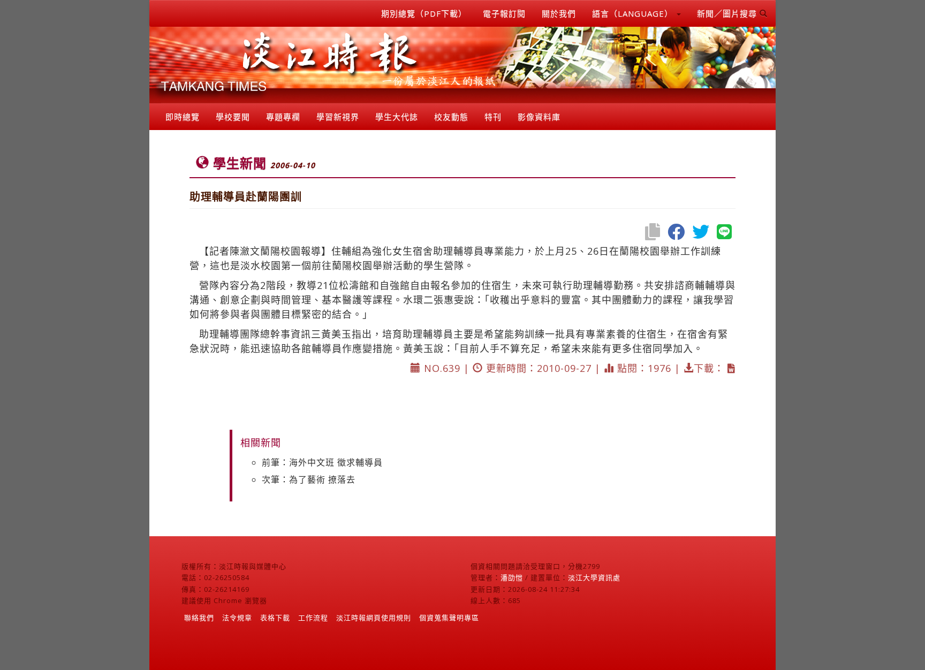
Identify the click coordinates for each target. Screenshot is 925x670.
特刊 (493, 116)
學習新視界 (337, 116)
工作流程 (313, 617)
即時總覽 (182, 116)
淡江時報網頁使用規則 (373, 617)
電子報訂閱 (504, 13)
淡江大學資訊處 (594, 577)
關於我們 (559, 13)
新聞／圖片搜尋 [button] (728, 13)
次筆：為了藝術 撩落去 (308, 479)
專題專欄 (283, 116)
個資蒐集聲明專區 (449, 617)
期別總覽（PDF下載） (424, 13)
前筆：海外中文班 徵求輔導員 (322, 462)
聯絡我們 (199, 617)
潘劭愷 (512, 577)
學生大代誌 (396, 116)
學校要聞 (233, 116)
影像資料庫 (539, 116)
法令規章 (237, 617)
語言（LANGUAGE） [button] (634, 13)
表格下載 (275, 617)
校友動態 (451, 116)
